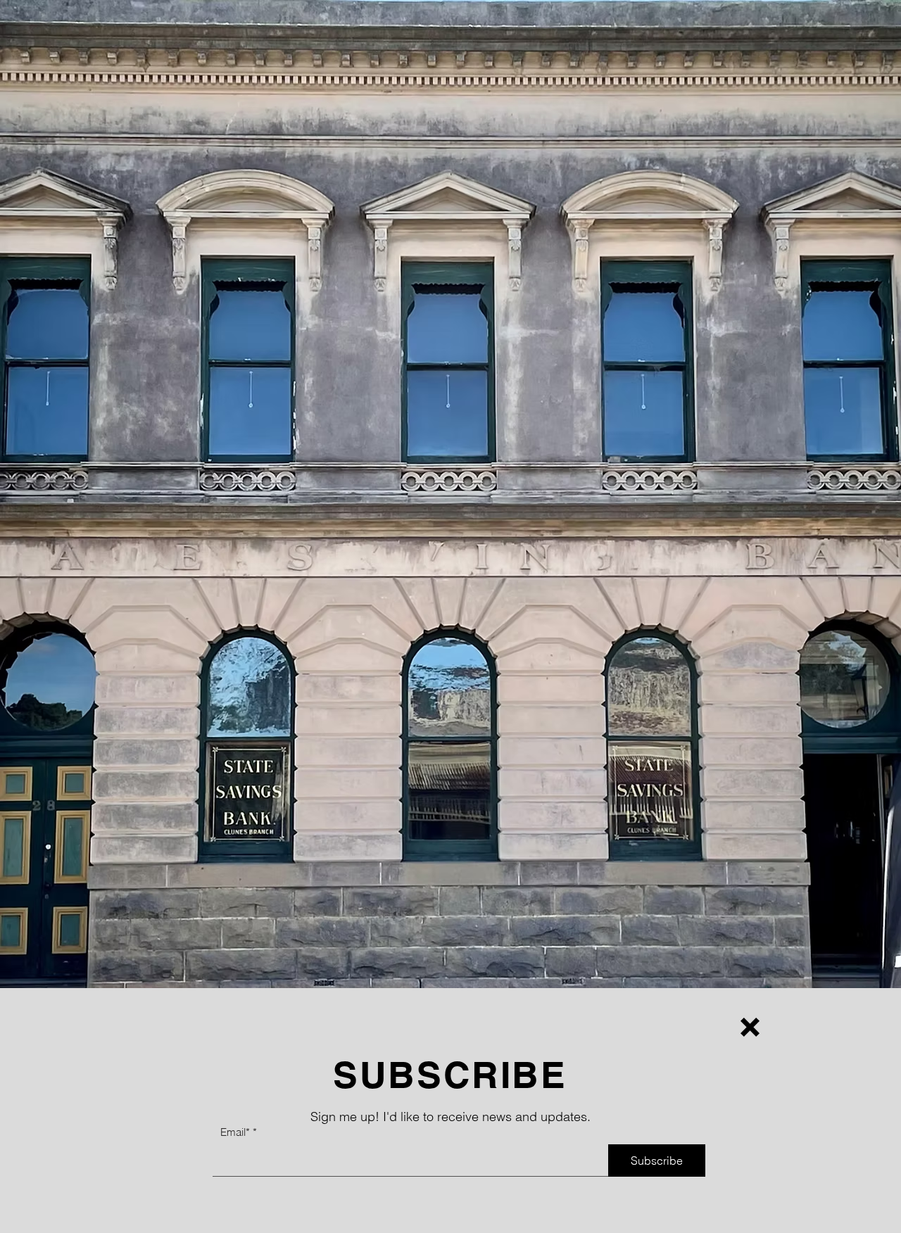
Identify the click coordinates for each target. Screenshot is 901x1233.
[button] (750, 1027)
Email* (235, 1132)
